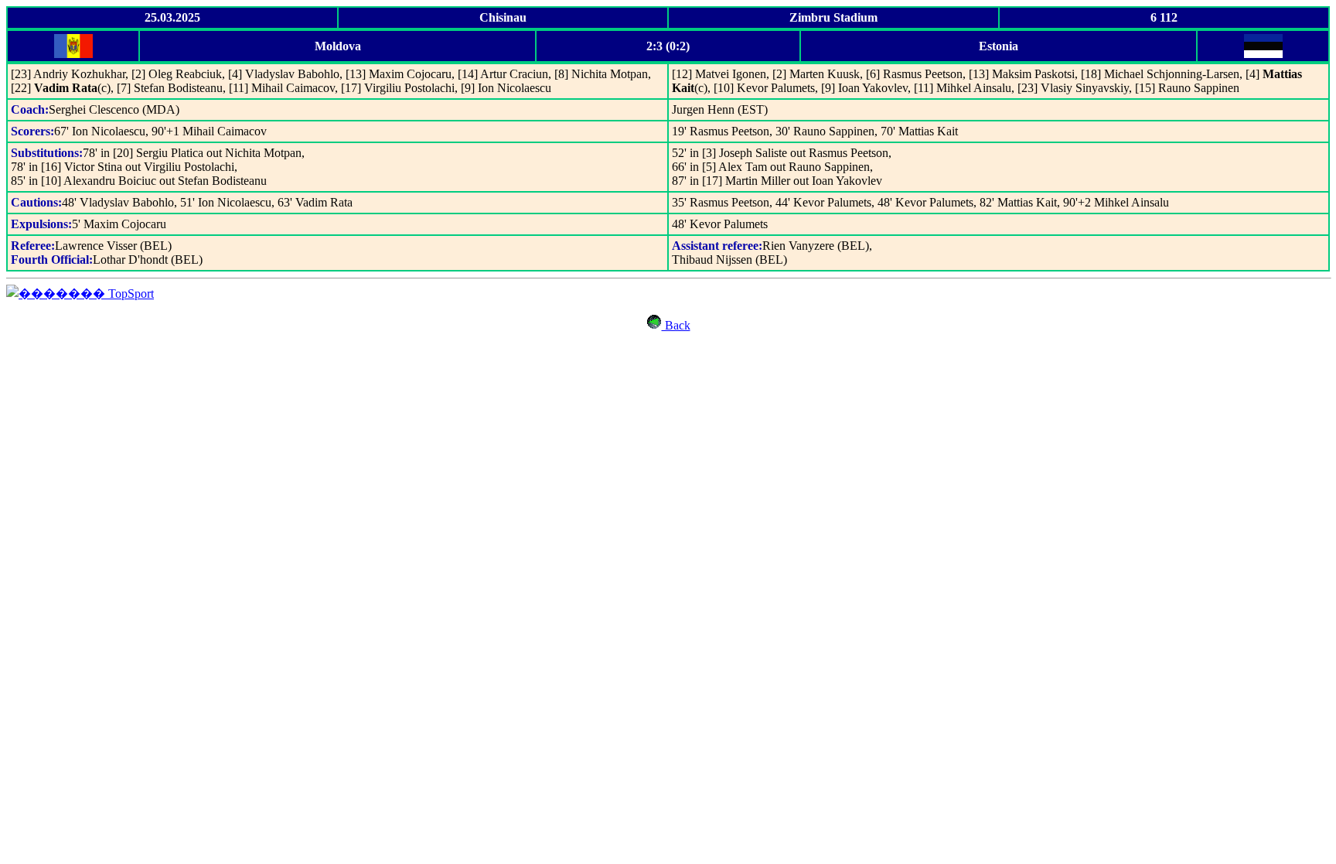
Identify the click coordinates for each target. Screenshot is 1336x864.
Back (676, 325)
